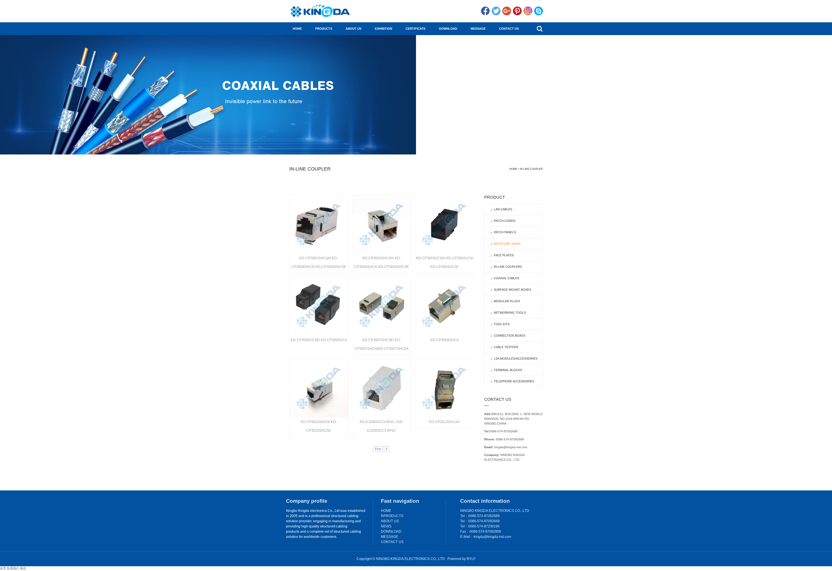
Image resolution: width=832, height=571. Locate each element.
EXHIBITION (383, 28)
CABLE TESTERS (506, 347)
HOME (297, 28)
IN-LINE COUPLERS (508, 266)
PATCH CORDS (504, 220)
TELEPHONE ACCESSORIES (514, 381)
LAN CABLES (503, 209)
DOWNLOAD (448, 28)
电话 (23, 568)
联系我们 (13, 568)
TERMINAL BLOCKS (508, 370)
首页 (3, 568)
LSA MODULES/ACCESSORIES (515, 358)
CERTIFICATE (416, 28)
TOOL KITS (502, 324)
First (378, 449)
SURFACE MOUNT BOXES (512, 289)
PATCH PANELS (505, 232)
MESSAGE (478, 28)
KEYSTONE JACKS (507, 243)
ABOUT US (353, 28)
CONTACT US (509, 28)
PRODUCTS (323, 28)
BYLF (471, 559)
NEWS (386, 526)
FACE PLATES (504, 255)
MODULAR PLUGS (507, 301)
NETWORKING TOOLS (510, 312)
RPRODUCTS (392, 516)
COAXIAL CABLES (506, 278)
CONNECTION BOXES (509, 335)
